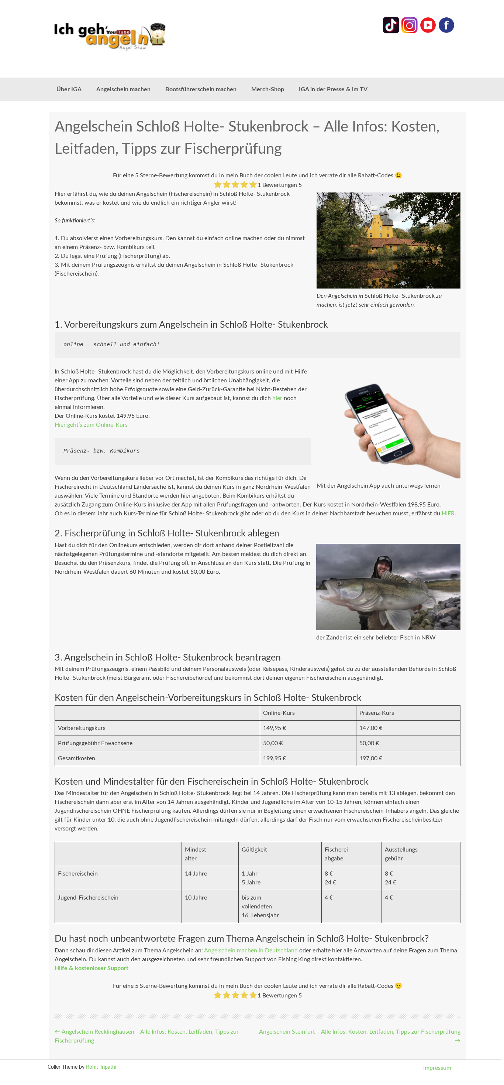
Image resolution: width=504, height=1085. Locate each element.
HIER (448, 513)
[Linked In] (391, 32)
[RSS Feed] (446, 32)
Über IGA (69, 89)
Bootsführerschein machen (201, 89)
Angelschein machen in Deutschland (251, 950)
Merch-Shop (267, 89)
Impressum (437, 1068)
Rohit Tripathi (101, 1067)
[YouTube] (428, 32)
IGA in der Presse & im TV (333, 89)
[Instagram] (409, 32)
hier (277, 398)
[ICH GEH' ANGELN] (130, 36)
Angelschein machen (123, 89)
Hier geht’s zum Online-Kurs (91, 425)
